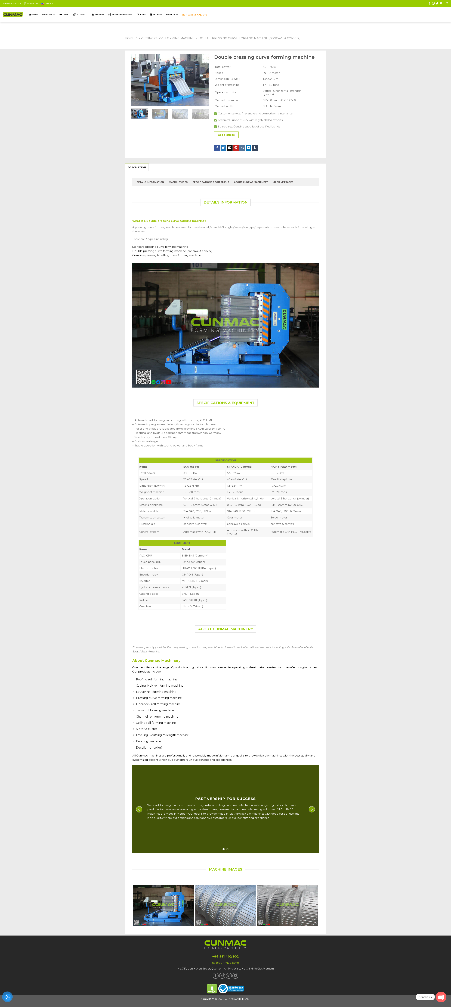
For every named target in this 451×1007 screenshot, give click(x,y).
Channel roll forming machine (157, 716)
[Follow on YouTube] (441, 3)
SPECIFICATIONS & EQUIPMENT (211, 182)
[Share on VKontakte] (242, 148)
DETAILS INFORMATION (150, 182)
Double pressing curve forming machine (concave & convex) (249, 38)
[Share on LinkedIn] (249, 148)
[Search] (447, 3)
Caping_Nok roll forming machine (159, 685)
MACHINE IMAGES (283, 182)
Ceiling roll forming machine (156, 722)
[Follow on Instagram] (433, 3)
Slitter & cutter (146, 729)
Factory (99, 15)
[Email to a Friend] (230, 148)
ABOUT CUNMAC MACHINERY (251, 182)
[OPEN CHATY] (441, 997)
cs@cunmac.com (14, 3)
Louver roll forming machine (156, 691)
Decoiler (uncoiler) (149, 747)
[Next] (203, 80)
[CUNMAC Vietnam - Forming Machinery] (13, 14)
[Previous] (137, 80)
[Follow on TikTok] (437, 3)
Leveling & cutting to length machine (162, 735)
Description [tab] (137, 167)
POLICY (156, 15)
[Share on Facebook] (217, 148)
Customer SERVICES (122, 15)
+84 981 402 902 (33, 3)
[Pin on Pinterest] (236, 148)
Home (35, 15)
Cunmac (138, 667)
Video (66, 15)
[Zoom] (135, 101)
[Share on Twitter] (223, 148)
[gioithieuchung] (447, 499)
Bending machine (148, 741)
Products (47, 15)
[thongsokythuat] (447, 503)
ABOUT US (170, 15)
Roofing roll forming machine (157, 679)
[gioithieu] (447, 508)
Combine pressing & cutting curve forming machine (166, 255)
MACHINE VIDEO (178, 182)
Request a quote (196, 15)
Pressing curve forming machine (166, 38)
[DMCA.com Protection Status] (212, 988)
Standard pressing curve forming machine (160, 246)
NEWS (143, 15)
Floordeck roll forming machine (158, 704)
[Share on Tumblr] (255, 148)
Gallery (81, 15)
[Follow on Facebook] (429, 3)
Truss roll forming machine (155, 710)
